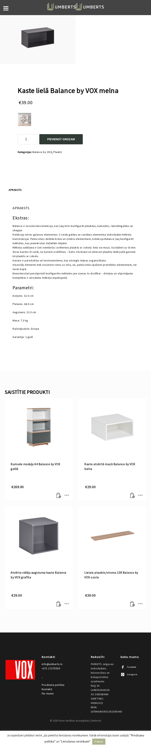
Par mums (48, 693)
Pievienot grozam (61, 139)
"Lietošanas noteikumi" (75, 741)
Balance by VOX (42, 152)
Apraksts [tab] (15, 190)
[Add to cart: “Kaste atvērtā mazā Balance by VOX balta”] (132, 495)
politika (53, 685)
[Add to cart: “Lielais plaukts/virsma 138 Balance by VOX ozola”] (132, 604)
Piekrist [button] (99, 741)
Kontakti (47, 689)
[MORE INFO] (67, 495)
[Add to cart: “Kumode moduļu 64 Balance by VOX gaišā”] (59, 495)
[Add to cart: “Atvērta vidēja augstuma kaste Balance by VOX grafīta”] (59, 604)
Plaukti (57, 152)
